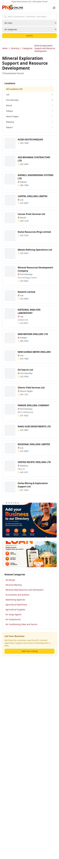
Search (29, 35)
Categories (27, 48)
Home (5, 48)
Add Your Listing (29, 651)
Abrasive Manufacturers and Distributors (24, 589)
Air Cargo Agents (13, 614)
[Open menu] (54, 8)
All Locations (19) (14, 89)
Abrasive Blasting (14, 585)
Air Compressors (13, 619)
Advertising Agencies (15, 599)
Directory (15, 48)
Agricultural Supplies (15, 609)
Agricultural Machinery (16, 604)
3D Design (10, 580)
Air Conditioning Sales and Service (21, 624)
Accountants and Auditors (18, 594)
